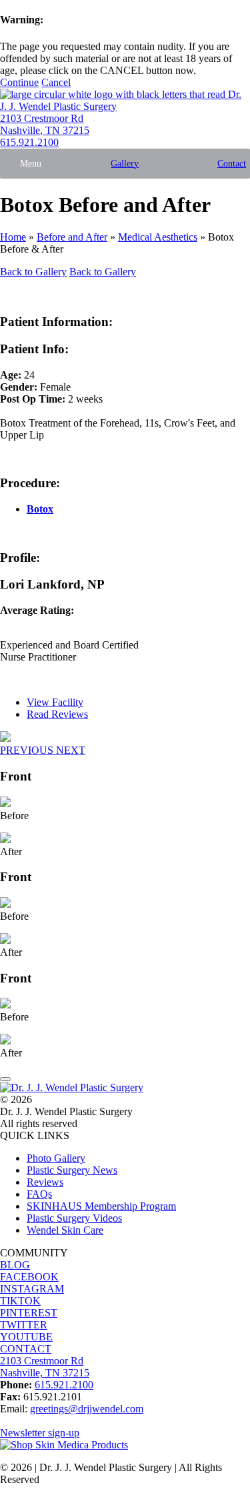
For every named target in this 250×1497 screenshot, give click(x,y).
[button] (30, 164)
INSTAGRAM (32, 1288)
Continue (19, 82)
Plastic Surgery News (72, 1170)
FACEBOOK (29, 1276)
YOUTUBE (26, 1336)
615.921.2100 (29, 142)
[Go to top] (5, 1079)
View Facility (55, 702)
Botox (40, 509)
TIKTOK (20, 1300)
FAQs (39, 1194)
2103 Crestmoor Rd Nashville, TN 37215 (44, 124)
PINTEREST (28, 1312)
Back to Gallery (33, 271)
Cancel (56, 82)
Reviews (45, 1182)
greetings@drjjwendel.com (86, 1408)
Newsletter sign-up (39, 1432)
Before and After (72, 237)
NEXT (70, 750)
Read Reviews (57, 714)
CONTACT (25, 1348)
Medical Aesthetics (157, 237)
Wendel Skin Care (65, 1230)
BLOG (15, 1264)
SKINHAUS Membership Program (101, 1206)
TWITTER (23, 1324)
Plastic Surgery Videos (74, 1218)
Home (13, 237)
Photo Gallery (56, 1158)
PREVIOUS (28, 750)
